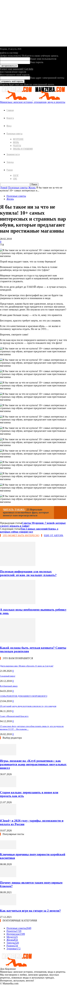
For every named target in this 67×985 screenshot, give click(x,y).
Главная (10, 110)
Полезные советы (14, 133)
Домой (3, 187)
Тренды (10, 162)
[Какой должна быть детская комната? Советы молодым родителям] (17, 641)
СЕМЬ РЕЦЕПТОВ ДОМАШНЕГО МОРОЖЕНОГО (23, 696)
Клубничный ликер (9, 686)
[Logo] (16, 99)
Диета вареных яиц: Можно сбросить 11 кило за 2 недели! (26, 666)
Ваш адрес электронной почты (47, 77)
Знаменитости (13, 154)
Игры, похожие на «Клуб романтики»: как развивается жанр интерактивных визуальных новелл (33, 764)
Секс (15, 178)
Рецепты (17, 145)
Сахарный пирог (7, 676)
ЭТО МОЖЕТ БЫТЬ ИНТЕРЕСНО (21, 535)
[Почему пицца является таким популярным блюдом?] (8, 876)
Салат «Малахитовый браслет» (14, 716)
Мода (9, 125)
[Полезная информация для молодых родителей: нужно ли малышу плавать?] (17, 565)
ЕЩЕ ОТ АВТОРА (53, 535)
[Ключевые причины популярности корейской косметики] (8, 848)
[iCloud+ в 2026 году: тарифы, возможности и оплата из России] (8, 814)
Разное (10, 169)
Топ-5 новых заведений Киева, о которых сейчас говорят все (29, 530)
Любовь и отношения (23, 148)
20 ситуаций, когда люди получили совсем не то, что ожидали (28, 706)
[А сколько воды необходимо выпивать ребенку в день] (17, 603)
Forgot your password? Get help (16, 68)
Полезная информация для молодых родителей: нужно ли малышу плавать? (28, 573)
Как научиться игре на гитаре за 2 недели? (30, 910)
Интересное (18, 139)
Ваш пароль (36, 62)
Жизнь (16, 142)
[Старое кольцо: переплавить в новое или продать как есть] (8, 786)
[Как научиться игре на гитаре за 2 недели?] (8, 904)
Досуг (16, 175)
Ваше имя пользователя (43, 58)
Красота (10, 118)
